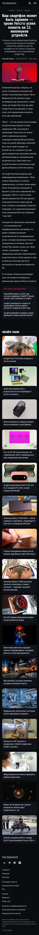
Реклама (5, 894)
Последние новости (9, 882)
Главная (11, 10)
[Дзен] (20, 863)
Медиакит (6, 898)
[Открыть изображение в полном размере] (19, 72)
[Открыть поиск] (30, 3)
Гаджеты (27, 10)
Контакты (5, 877)
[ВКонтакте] (4, 863)
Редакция (5, 874)
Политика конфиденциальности (14, 906)
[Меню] (35, 3)
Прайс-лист (6, 901)
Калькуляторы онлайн (10, 886)
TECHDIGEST (9, 3)
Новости (19, 10)
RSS (3, 889)
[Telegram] (9, 863)
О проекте (6, 870)
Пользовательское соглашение (14, 910)
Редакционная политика (11, 913)
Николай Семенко (8, 59)
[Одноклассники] (14, 863)
